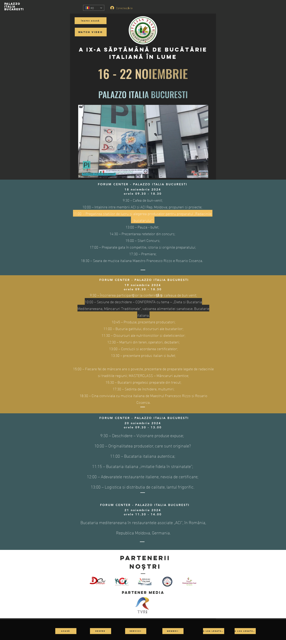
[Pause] (82, 174)
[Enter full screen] (204, 174)
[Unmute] (87, 174)
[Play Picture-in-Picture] (199, 174)
